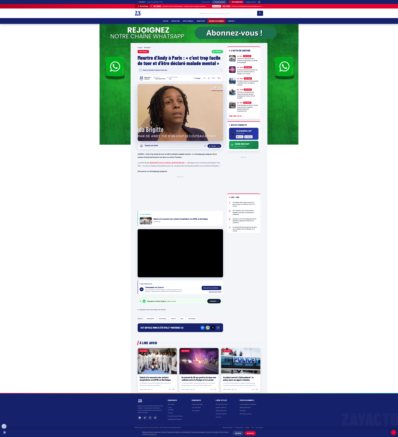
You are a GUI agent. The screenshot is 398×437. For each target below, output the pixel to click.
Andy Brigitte (150, 318)
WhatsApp (201, 21)
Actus (165, 21)
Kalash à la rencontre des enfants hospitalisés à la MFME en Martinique (155, 378)
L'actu (170, 407)
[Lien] (218, 328)
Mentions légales (228, 427)
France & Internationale (175, 416)
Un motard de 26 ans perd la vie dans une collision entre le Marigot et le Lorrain (198, 378)
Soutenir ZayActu (221, 414)
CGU (252, 427)
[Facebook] (202, 328)
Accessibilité (259, 427)
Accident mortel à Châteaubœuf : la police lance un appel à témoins (238, 378)
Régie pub (176, 21)
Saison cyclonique (216, 21)
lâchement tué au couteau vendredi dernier (167, 162)
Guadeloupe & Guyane (174, 419)
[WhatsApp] (208, 328)
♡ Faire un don (205, 2)
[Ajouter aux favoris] (209, 78)
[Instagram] (150, 418)
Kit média (243, 410)
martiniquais (162, 318)
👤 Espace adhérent (219, 2)
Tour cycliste (196, 410)
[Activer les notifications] (4, 426)
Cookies (247, 427)
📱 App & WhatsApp (236, 2)
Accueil (140, 47)
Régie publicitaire (221, 410)
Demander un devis (245, 414)
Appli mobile (188, 21)
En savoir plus (152, 434)
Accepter (250, 433)
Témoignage (191, 318)
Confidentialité (239, 427)
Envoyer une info (251, 2)
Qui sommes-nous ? (222, 404)
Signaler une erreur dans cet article (152, 309)
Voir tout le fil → (236, 116)
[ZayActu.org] (138, 13)
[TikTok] (145, 418)
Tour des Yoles (196, 407)
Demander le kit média (215, 291)
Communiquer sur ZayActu (248, 404)
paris (181, 318)
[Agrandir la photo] (180, 112)
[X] (213, 328)
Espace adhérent (221, 407)
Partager (198, 78)
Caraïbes (171, 409)
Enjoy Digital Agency (175, 427)
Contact (231, 21)
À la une (170, 413)
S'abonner (218, 51)
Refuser (238, 433)
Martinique (147, 47)
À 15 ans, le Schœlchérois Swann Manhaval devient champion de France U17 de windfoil (223, 6)
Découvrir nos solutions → (211, 288)
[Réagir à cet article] (204, 78)
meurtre (173, 318)
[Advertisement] (180, 193)
